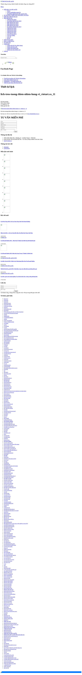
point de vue (6, 539)
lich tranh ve (6, 401)
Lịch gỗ (9, 37)
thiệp (5, 642)
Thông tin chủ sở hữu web (13, 49)
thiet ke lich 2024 (8, 584)
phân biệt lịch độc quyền (8, 538)
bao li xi (6, 298)
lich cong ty (6, 376)
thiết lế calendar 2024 (8, 640)
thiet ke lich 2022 (8, 582)
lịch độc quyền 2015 (8, 480)
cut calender (6, 323)
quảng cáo (6, 548)
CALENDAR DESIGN (8, 317)
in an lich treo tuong (8, 349)
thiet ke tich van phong (8, 610)
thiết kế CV (6, 620)
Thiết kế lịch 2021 (11, 32)
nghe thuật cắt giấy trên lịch (9, 526)
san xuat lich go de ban (8, 556)
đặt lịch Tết (6, 668)
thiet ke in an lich (7, 578)
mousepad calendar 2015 (8, 503)
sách (5, 565)
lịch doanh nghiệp (8, 421)
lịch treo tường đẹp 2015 (8, 453)
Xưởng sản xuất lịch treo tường (10, 663)
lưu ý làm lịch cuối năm (8, 408)
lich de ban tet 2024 (7, 388)
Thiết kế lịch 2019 (11, 29)
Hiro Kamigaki (7, 342)
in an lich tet (6, 347)
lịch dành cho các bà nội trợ (9, 427)
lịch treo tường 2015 (8, 442)
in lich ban (6, 355)
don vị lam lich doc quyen (9, 337)
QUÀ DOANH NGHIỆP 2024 (10, 545)
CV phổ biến (6, 326)
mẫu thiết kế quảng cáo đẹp (9, 525)
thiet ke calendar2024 (8, 575)
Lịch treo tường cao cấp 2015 (9, 447)
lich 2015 (6, 372)
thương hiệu (6, 646)
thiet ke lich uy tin (8, 602)
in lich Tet (6, 359)
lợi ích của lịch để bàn (8, 490)
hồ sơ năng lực (6, 343)
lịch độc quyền (7, 479)
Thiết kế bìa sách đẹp (8, 617)
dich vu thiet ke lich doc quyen (11, 336)
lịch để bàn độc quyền (8, 477)
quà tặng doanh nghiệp (8, 546)
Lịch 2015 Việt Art (7, 412)
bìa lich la (5, 307)
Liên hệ (6, 51)
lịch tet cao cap (6, 440)
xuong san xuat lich (7, 660)
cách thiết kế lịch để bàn (8, 332)
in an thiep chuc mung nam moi (10, 352)
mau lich (5, 491)
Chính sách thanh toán (12, 48)
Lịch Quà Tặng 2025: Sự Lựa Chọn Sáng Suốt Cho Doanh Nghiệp (15, 221)
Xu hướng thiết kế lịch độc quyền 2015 (17, 13)
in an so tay (6, 350)
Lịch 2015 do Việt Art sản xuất (9, 411)
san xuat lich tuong (8, 561)
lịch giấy (6, 429)
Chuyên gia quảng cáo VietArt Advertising (14, 78)
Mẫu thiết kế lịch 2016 (12, 25)
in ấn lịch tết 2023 (7, 365)
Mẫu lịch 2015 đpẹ (7, 516)
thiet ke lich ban (7, 586)
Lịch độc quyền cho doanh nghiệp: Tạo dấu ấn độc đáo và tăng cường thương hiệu (19, 276)
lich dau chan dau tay (8, 378)
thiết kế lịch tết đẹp (7, 630)
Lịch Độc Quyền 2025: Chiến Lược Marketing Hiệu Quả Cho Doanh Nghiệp (18, 261)
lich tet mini (6, 399)
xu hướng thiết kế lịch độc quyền (10, 657)
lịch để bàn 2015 (7, 464)
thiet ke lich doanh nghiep (9, 594)
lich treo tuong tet (7, 405)
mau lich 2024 (6, 493)
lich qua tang (7, 398)
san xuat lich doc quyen (10, 555)
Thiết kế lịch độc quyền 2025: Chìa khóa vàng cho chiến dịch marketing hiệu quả (19, 268)
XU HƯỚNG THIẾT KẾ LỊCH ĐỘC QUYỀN (16, 15)
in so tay (5, 363)
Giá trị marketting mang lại (14, 12)
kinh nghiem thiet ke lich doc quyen (10, 368)
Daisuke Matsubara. (7, 333)
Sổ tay (8, 38)
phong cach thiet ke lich (8, 533)
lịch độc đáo (6, 489)
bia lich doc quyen (7, 303)
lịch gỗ (5, 431)
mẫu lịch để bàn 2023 (8, 522)
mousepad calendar (7, 502)
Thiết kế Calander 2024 (8, 618)
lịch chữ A (6, 418)
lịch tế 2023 (6, 454)
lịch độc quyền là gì (8, 484)
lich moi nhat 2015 (7, 395)
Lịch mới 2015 (6, 435)
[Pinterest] (13, 64)
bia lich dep (6, 300)
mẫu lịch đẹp (6, 520)
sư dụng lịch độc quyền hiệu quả (10, 569)
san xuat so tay (7, 562)
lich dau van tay (7, 379)
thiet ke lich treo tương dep (9, 599)
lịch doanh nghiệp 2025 (8, 422)
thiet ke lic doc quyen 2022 (9, 579)
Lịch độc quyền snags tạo (8, 486)
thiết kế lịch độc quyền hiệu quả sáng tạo (14, 634)
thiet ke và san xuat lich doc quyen (10, 611)
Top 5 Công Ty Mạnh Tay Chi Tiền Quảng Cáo (13, 647)
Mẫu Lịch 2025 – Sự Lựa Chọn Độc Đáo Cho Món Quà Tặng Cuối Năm (17, 233)
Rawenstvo (6, 551)
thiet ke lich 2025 (8, 585)
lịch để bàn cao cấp (8, 468)
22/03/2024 (7, 148)
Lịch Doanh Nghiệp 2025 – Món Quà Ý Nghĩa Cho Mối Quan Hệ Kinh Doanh (18, 240)
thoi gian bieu (6, 643)
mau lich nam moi (7, 496)
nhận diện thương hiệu (8, 527)
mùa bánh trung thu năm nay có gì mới (11, 510)
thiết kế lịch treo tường (9, 627)
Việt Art (5, 652)
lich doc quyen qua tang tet (9, 392)
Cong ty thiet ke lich (9, 322)
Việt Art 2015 (6, 653)
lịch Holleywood (7, 432)
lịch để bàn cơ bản (7, 471)
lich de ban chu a (7, 383)
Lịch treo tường (11, 35)
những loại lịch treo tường (9, 529)
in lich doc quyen (7, 357)
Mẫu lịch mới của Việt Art (9, 519)
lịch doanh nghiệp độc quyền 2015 (10, 425)
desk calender (6, 334)
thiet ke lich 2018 (8, 581)
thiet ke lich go (7, 595)
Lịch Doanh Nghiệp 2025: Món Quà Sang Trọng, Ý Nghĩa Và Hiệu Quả (16, 253)
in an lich (5, 346)
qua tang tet (6, 540)
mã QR (5, 506)
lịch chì (5, 417)
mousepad (6, 500)
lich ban (5, 375)
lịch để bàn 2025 (7, 467)
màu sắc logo (6, 504)
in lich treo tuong (7, 360)
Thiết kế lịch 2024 (11, 19)
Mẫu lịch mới (6, 517)
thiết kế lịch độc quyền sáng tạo (11, 636)
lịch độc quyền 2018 (8, 481)
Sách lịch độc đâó (7, 568)
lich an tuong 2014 (7, 373)
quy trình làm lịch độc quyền (9, 543)
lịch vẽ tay (6, 460)
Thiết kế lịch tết (8, 628)
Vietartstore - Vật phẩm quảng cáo (12, 81)
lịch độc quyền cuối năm (8, 483)
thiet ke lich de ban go (8, 592)
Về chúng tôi (7, 42)
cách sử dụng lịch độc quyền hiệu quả (11, 330)
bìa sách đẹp (6, 310)
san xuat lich (7, 552)
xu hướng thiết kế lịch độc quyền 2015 (11, 659)
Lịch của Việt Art (8, 419)
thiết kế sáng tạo (7, 639)
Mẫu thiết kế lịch (8, 18)
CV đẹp (5, 327)
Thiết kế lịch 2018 (11, 28)
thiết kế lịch (7, 621)
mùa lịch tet (6, 512)
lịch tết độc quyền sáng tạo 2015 (10, 458)
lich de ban (6, 381)
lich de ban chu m (7, 385)
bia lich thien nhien (7, 304)
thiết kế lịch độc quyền (10, 633)
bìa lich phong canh (7, 309)
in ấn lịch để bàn (7, 366)
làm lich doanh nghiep (8, 406)
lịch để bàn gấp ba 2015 (8, 473)
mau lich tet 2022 (7, 497)
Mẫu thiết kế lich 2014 (12, 22)
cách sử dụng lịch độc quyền (10, 329)
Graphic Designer (7, 340)
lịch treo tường (7, 441)
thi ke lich (6, 612)
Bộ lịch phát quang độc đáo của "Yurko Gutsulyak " (14, 311)
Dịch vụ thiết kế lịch (9, 41)
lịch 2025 (6, 414)
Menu (2, 6)
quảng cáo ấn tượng (7, 549)
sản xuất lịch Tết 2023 (8, 571)
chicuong (6, 147)
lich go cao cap (6, 393)
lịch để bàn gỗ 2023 (7, 474)
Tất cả (8, 11)
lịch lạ (5, 434)
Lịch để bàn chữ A (11, 34)
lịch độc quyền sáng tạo (10, 487)
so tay (5, 563)
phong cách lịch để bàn (8, 535)
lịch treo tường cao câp (8, 445)
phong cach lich (7, 532)
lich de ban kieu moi (7, 386)
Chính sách (7, 44)
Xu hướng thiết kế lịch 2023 (14, 21)
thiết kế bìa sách (7, 615)
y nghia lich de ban (7, 665)
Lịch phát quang (7, 437)
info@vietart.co (8, 140)
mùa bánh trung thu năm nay (9, 509)
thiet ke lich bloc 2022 (8, 588)
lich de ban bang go (7, 382)
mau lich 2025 (7, 494)
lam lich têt (6, 369)
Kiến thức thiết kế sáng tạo (10, 16)
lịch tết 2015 (6, 457)
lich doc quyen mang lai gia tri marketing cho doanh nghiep (15, 391)
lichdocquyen (7, 389)
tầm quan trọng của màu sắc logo (10, 649)
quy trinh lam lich (7, 542)
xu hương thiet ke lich (8, 656)
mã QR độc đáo (7, 507)
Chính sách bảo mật (12, 47)
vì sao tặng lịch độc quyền (9, 655)
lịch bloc (6, 415)
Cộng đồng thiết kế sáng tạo (11, 80)
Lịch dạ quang (6, 428)
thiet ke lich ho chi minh (9, 597)
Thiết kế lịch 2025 (8, 39)
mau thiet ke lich (7, 499)
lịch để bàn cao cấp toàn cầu (9, 470)
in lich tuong (6, 362)
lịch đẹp (5, 461)
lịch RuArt (6, 438)
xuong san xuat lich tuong (9, 662)
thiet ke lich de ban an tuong (9, 591)
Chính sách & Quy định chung (15, 45)
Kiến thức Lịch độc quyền (10, 9)
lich (4, 370)
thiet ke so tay (7, 605)
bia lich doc (6, 301)
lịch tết (5, 455)
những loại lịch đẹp (7, 530)
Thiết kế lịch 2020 (11, 31)
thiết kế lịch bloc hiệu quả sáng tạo (10, 623)
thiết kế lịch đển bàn (7, 631)
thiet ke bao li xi (8, 572)
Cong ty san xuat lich (8, 320)
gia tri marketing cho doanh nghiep (10, 339)
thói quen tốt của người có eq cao (10, 644)
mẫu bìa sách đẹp (7, 513)
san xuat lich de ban (8, 553)
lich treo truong (7, 402)
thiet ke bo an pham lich (8, 574)
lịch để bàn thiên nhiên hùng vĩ (9, 476)
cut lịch (5, 324)
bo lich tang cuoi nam (8, 306)
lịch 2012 (5, 409)
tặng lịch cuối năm (7, 650)
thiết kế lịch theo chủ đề (8, 626)
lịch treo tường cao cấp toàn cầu (10, 448)
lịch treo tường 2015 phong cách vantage (11, 444)
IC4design (6, 345)
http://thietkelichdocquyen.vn (33, 113)
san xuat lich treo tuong (9, 559)
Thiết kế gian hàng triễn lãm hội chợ (13, 82)
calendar (5, 314)
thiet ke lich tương (8, 601)
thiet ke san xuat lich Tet (8, 604)
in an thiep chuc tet (7, 353)
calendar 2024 (6, 316)
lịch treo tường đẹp (7, 451)
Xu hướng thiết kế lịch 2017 (14, 26)
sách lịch (5, 566)
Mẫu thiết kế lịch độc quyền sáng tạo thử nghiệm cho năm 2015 (16, 523)
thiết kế (5, 614)
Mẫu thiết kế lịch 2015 (12, 24)
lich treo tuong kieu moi (8, 404)
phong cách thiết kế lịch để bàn (9, 536)
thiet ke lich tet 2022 (8, 598)
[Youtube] (5, 64)
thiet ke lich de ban (8, 589)
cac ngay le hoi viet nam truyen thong (11, 313)
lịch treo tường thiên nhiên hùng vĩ (10, 450)
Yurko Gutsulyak (7, 666)
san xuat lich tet (7, 558)
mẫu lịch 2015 (6, 515)
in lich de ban (7, 356)
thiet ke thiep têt (7, 608)
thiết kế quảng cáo (7, 637)
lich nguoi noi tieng (7, 396)
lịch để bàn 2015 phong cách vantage (11, 465)
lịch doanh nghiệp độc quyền (9, 424)
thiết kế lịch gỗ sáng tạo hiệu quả (11, 624)
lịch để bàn (6, 463)
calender (5, 319)
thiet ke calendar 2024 (8, 576)
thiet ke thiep (6, 607)
